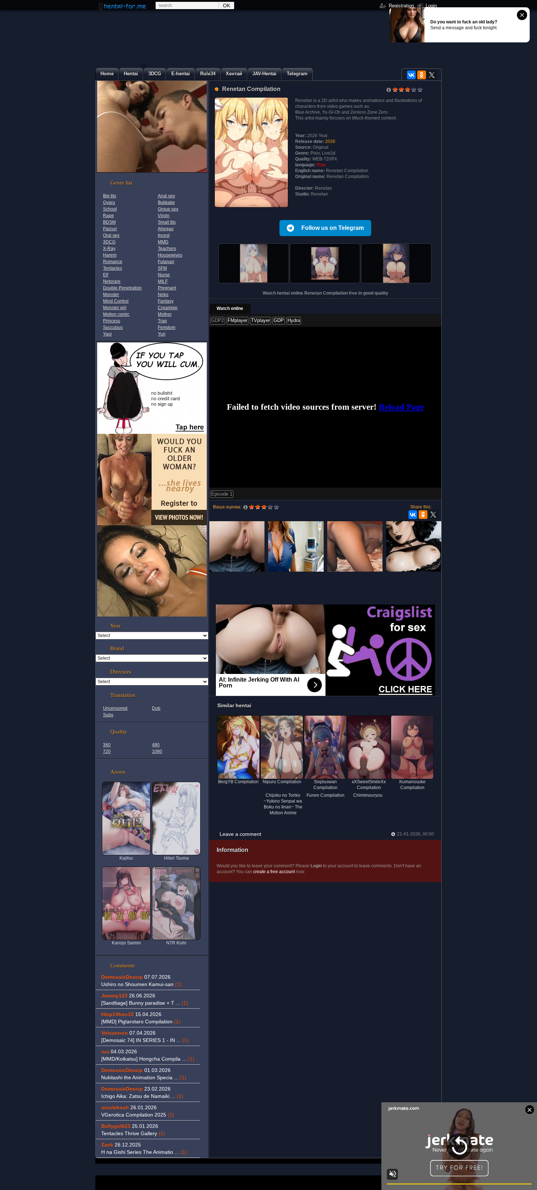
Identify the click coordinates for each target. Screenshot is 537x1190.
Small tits (167, 222)
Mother (165, 314)
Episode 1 (221, 494)
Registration (400, 5)
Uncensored (115, 708)
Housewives (170, 255)
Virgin (164, 215)
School (110, 209)
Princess (111, 320)
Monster (111, 294)
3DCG (109, 242)
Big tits (109, 195)
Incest (164, 235)
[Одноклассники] (421, 75)
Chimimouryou (367, 795)
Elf (105, 274)
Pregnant (167, 288)
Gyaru (109, 202)
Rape (108, 215)
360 (107, 744)
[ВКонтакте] (411, 75)
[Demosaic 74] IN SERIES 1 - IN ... (145, 1040)
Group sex (168, 209)
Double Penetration (122, 288)
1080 (157, 751)
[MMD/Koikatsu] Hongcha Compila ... (147, 1059)
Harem (110, 255)
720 (107, 751)
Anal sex (166, 195)
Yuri (161, 334)
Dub (156, 708)
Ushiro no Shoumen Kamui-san (141, 984)
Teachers (167, 248)
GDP (279, 320)
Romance (112, 261)
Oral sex (111, 235)
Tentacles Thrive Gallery (133, 1133)
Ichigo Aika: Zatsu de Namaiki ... (142, 1096)
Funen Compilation (325, 795)
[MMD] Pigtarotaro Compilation (140, 1021)
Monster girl (114, 307)
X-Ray (109, 248)
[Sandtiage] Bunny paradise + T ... (144, 1003)
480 (156, 744)
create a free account (274, 871)
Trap (162, 320)
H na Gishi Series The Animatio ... (144, 1152)
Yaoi (107, 334)
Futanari (166, 261)
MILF (163, 281)
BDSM (109, 222)
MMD (163, 242)
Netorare (112, 281)
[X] (431, 75)
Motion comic (116, 314)
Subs (108, 714)
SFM (162, 268)
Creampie (168, 307)
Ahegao (166, 228)
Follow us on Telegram (332, 228)
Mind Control (116, 301)
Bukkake (166, 202)
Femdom (166, 327)
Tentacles (112, 268)
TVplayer (260, 320)
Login (430, 5)
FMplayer (237, 320)
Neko (163, 294)
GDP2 (217, 320)
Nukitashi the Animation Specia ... (143, 1077)
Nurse (164, 274)
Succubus (113, 327)
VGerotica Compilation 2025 (137, 1115)
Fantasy (166, 301)
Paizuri (110, 228)
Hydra (293, 320)
